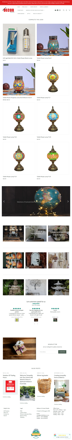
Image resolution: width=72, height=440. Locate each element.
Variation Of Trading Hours (9, 376)
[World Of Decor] (8, 10)
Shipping (22, 417)
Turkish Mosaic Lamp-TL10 (44, 137)
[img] (36, 303)
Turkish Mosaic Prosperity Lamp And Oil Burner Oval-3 (17, 97)
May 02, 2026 (6, 373)
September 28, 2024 (58, 373)
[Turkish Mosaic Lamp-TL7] (53, 79)
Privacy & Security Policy (26, 414)
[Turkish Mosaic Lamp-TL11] (19, 158)
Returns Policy (23, 415)
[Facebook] (57, 10)
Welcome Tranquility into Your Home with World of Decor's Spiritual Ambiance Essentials (26, 380)
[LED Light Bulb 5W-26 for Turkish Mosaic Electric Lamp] (19, 40)
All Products (6, 411)
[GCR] (55, 435)
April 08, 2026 (23, 373)
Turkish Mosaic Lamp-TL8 (10, 137)
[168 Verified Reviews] (36, 439)
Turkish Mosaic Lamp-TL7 (43, 97)
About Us (6, 412)
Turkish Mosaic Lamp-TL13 (44, 176)
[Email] (55, 10)
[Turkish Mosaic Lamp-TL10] (53, 119)
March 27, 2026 (40, 373)
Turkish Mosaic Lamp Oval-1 (44, 58)
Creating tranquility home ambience (60, 376)
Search (5, 415)
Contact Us (6, 414)
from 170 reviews (36, 305)
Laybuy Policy (23, 412)
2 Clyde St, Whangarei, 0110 (43, 411)
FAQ (21, 411)
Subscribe (62, 351)
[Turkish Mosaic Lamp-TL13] (53, 158)
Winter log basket (42, 375)
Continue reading (6, 397)
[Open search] (63, 10)
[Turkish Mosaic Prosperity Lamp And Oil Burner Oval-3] (19, 79)
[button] (35, 324)
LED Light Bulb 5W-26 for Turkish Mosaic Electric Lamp (17, 58)
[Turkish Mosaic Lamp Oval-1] (53, 40)
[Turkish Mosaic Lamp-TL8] (19, 119)
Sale (19, 6)
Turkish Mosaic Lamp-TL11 (10, 176)
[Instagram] (59, 10)
